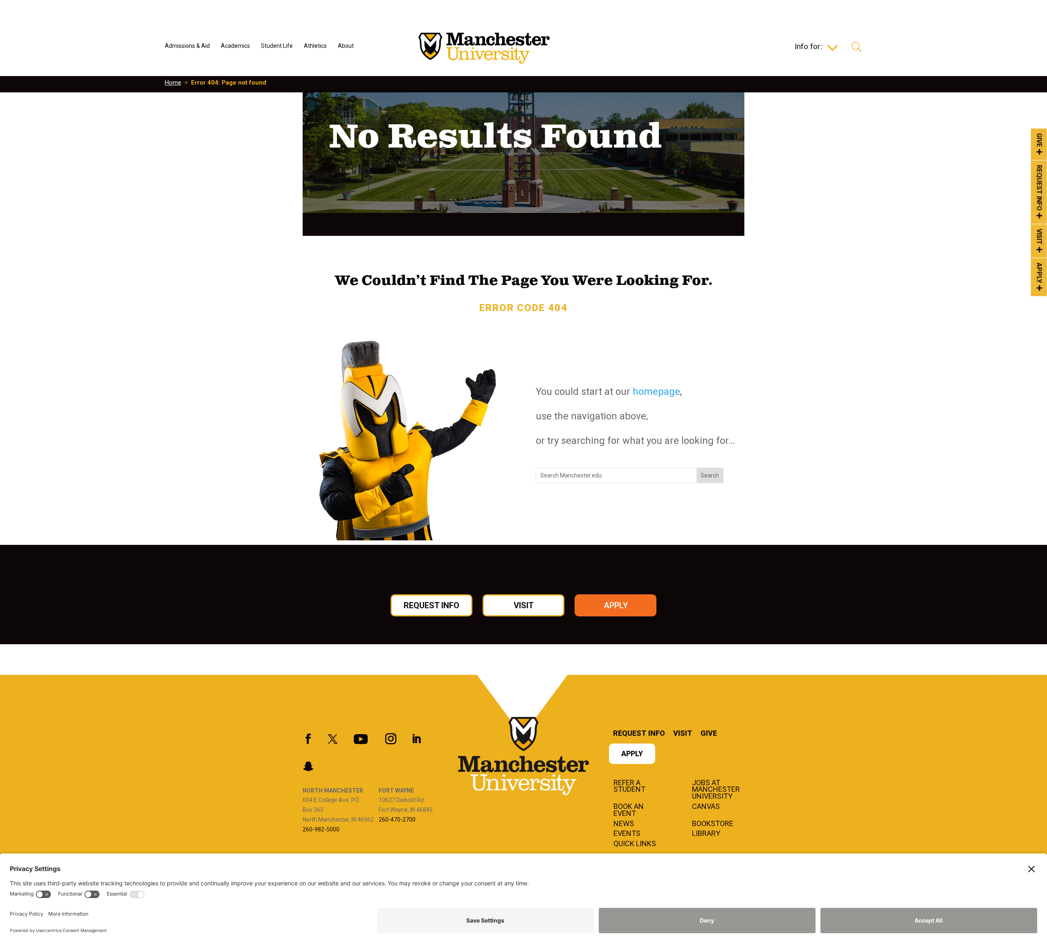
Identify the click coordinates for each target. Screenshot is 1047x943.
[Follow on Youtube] (361, 739)
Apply (1039, 273)
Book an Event (628, 810)
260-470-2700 (397, 819)
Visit (1039, 237)
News (623, 824)
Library (706, 834)
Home (173, 82)
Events (626, 834)
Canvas (706, 807)
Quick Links (634, 844)
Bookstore (712, 824)
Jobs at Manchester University (716, 790)
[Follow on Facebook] (308, 739)
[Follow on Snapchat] (308, 766)
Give (1039, 140)
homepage (656, 391)
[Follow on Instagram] (391, 739)
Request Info (1039, 188)
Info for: (808, 47)
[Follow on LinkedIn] (416, 739)
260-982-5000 (321, 829)
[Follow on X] (332, 739)
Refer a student (629, 786)
